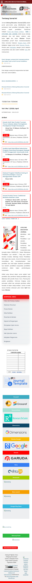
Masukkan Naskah (10, 547)
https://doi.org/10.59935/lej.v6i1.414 (18, 215)
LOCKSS (14, 34)
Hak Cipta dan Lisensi (10, 333)
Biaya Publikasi (8, 329)
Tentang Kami (22, 43)
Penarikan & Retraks (10, 317)
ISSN (27, 31)
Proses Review (8, 309)
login (26, 49)
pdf (6, 135)
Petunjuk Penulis (25, 45)
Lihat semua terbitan (9, 218)
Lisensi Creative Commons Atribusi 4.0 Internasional (11, 572)
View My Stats (13, 565)
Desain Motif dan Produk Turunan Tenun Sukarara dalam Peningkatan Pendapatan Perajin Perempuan (15, 124)
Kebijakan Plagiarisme (10, 337)
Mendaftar (13, 47)
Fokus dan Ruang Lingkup (15, 31)
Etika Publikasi (8, 313)
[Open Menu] (2, 2)
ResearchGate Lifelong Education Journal (15, 87)
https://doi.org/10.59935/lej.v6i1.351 (18, 189)
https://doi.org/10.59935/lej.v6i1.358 (18, 142)
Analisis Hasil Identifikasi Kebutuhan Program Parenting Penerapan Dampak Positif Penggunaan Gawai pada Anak (16, 150)
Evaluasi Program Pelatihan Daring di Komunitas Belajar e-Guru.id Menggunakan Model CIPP (15, 174)
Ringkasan (7, 341)
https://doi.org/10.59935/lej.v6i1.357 (18, 166)
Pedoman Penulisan (10, 305)
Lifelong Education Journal (15, 2)
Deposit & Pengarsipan (11, 321)
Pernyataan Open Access (11, 325)
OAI (10, 34)
